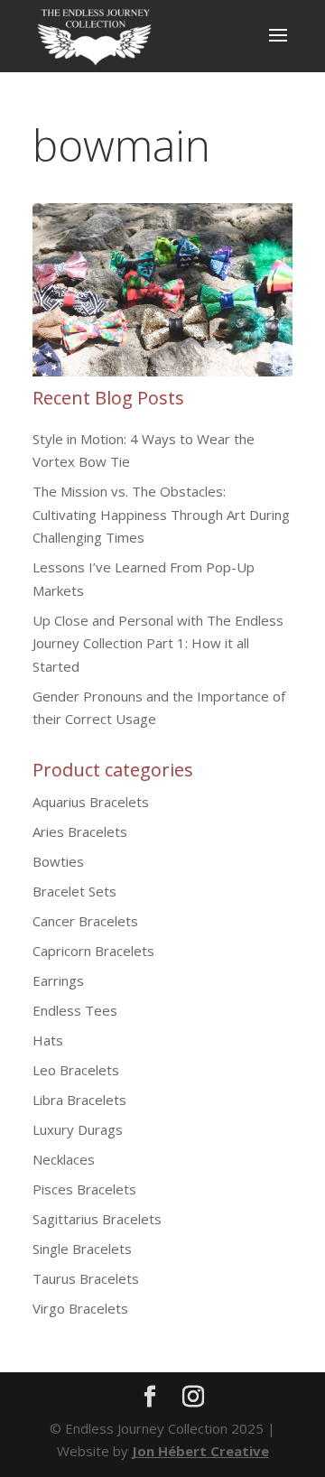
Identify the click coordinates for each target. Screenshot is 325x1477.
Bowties (58, 861)
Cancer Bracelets (85, 921)
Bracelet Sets (74, 891)
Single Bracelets (82, 1249)
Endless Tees (74, 1010)
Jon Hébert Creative (200, 1451)
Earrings (58, 980)
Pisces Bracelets (84, 1189)
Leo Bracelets (75, 1070)
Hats (47, 1040)
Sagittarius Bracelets (97, 1219)
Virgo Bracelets (80, 1308)
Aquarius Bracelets (90, 802)
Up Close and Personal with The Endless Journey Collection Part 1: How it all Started (157, 643)
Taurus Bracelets (85, 1278)
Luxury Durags (77, 1129)
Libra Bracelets (79, 1100)
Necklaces (63, 1159)
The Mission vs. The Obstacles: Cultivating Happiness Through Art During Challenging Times (161, 514)
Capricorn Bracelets (93, 951)
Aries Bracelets (79, 831)
